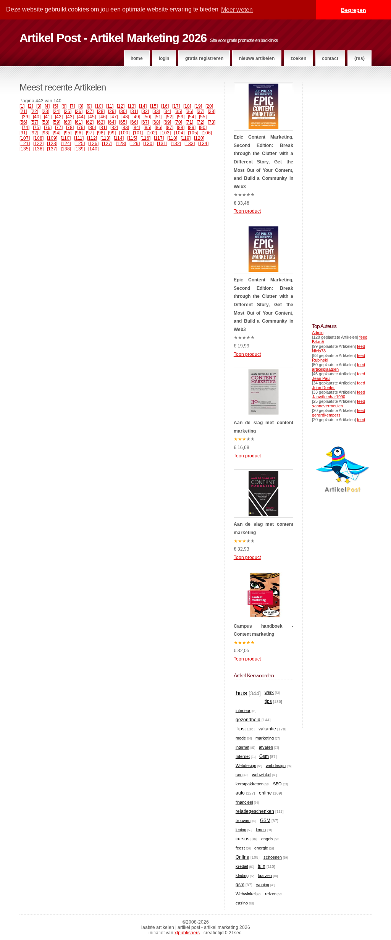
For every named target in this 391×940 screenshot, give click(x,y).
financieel (244, 802)
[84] (136, 127)
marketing (264, 738)
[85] (147, 127)
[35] (178, 111)
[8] (80, 106)
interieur (243, 710)
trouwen (243, 820)
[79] (81, 127)
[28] (101, 111)
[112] (92, 138)
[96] (78, 133)
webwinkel (261, 774)
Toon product (247, 211)
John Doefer (323, 387)
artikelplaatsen (325, 369)
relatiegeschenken (255, 811)
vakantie (267, 729)
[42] (59, 117)
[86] (158, 127)
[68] (156, 122)
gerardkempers (326, 415)
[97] (90, 133)
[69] (167, 122)
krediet (242, 866)
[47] (114, 117)
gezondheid (248, 719)
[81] (103, 127)
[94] (56, 133)
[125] (79, 143)
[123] (52, 143)
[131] (162, 143)
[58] (45, 122)
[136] (38, 149)
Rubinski (320, 360)
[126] (93, 143)
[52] (169, 117)
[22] (34, 111)
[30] (123, 111)
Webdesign (246, 765)
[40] (36, 117)
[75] (36, 127)
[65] (123, 122)
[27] (90, 111)
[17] (176, 106)
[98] (101, 133)
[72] (200, 122)
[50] (147, 117)
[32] (145, 111)
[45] (92, 117)
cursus (242, 838)
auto (240, 793)
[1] (21, 106)
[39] (25, 117)
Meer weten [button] (237, 9)
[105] (193, 133)
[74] (25, 127)
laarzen (265, 875)
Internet (243, 756)
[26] (78, 111)
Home (137, 58)
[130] (148, 143)
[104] (179, 133)
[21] (23, 111)
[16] (165, 106)
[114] (119, 138)
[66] (134, 122)
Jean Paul (321, 378)
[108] (38, 138)
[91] (23, 133)
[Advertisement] (335, 196)
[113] (105, 138)
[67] (145, 122)
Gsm (264, 756)
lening (241, 829)
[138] (66, 149)
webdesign (276, 765)
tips (268, 701)
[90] (203, 127)
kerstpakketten (249, 784)
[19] (198, 106)
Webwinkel (245, 894)
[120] (199, 138)
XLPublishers (187, 932)
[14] (143, 106)
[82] (114, 127)
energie (261, 848)
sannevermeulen (327, 406)
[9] (89, 106)
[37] (200, 111)
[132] (176, 143)
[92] (34, 133)
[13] (132, 106)
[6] (63, 106)
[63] (101, 122)
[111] (79, 138)
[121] (24, 143)
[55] (203, 117)
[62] (90, 122)
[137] (52, 149)
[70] (178, 122)
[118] (172, 138)
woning (262, 884)
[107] (24, 138)
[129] (134, 143)
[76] (48, 127)
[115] (132, 138)
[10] (99, 106)
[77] (59, 127)
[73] (211, 122)
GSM (265, 820)
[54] (192, 117)
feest (240, 848)
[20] (209, 106)
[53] (180, 117)
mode (241, 738)
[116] (145, 138)
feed (363, 337)
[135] (24, 149)
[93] (45, 133)
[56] (23, 122)
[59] (56, 122)
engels (267, 839)
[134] (203, 143)
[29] (112, 111)
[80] (92, 127)
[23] (45, 111)
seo (239, 774)
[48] (125, 117)
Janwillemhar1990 (328, 396)
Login (164, 58)
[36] (189, 111)
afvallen (266, 747)
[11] (109, 106)
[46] (103, 117)
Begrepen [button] (353, 10)
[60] (67, 122)
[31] (134, 111)
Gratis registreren (204, 58)
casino (242, 903)
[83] (125, 127)
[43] (70, 117)
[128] (121, 143)
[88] (180, 127)
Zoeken (298, 58)
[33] (156, 111)
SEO (277, 784)
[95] (67, 133)
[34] (167, 111)
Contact (330, 58)
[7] (72, 106)
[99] (112, 133)
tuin (261, 866)
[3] (38, 106)
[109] (52, 138)
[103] (165, 133)
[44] (81, 117)
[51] (158, 117)
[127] (107, 143)
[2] (30, 106)
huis (241, 693)
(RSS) (359, 58)
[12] (120, 106)
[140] (93, 149)
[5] (55, 106)
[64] (112, 122)
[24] (56, 111)
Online (242, 857)
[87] (169, 127)
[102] (152, 133)
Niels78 (319, 351)
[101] (138, 133)
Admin (317, 332)
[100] (124, 133)
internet (242, 747)
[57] (34, 122)
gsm (240, 884)
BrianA (318, 341)
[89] (192, 127)
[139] (79, 149)
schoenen (272, 857)
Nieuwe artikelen (257, 58)
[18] (187, 106)
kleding (242, 875)
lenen (261, 829)
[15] (154, 106)
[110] (66, 138)
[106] (207, 133)
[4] (47, 106)
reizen (270, 894)
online (265, 793)
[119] (186, 138)
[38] (211, 111)
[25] (67, 111)
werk (269, 692)
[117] (159, 138)
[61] (78, 122)
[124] (66, 143)
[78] (70, 127)
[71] (189, 122)
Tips (240, 729)
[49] (136, 117)
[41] (48, 117)
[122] (38, 143)
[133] (189, 143)
